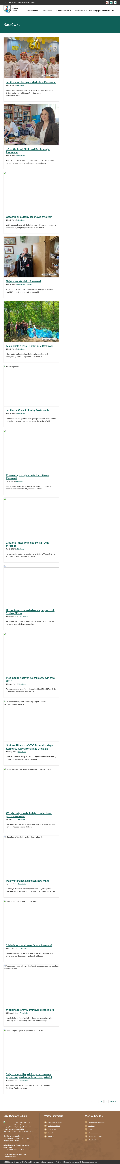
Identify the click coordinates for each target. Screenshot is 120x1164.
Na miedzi (92, 1140)
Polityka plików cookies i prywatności (68, 1162)
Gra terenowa (93, 1133)
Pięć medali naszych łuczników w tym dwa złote (30, 679)
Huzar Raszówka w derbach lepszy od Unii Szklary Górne (30, 612)
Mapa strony (50, 1162)
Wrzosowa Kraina (94, 1136)
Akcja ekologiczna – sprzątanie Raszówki (29, 345)
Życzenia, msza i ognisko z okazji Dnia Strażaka (27, 544)
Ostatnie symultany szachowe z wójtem (29, 216)
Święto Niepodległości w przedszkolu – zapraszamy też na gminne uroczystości (29, 1076)
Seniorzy (29, 285)
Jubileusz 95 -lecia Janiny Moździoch (27, 410)
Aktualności (21, 85)
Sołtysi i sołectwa (54, 1126)
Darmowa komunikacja (96, 1122)
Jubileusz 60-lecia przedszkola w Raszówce (31, 82)
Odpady (50, 1133)
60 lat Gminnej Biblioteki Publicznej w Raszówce (28, 151)
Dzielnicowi (52, 1129)
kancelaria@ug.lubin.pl (26, 2)
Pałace (90, 1129)
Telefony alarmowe (55, 1122)
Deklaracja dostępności (89, 1162)
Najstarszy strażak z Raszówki (23, 281)
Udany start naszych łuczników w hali (27, 880)
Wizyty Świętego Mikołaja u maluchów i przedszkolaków (29, 814)
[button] (113, 10)
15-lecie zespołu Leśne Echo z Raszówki (29, 945)
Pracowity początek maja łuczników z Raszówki (27, 476)
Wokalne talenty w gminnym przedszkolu (30, 1009)
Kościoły (91, 1126)
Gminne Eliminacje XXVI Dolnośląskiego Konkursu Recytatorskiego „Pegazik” (29, 747)
